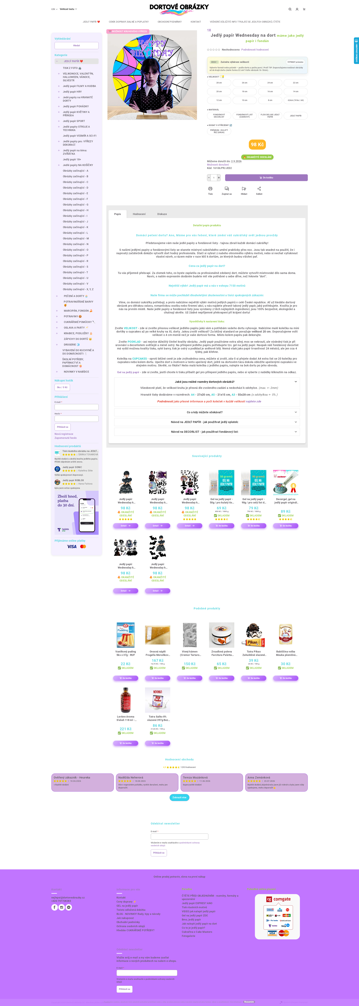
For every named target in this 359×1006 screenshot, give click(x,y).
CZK (53, 9)
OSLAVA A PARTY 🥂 (76, 327)
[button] (221, 76)
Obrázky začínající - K (75, 227)
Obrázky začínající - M (76, 238)
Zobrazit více (179, 797)
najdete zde (253, 401)
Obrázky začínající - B (75, 176)
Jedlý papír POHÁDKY (76, 106)
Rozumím (249, 1002)
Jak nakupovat (125, 918)
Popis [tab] (117, 214)
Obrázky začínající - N (76, 244)
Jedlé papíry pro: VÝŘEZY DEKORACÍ (78, 143)
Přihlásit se (62, 427)
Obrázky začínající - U (75, 277)
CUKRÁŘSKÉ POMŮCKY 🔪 (80, 322)
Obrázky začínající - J (75, 221)
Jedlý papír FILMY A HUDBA (79, 86)
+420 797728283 (61, 900)
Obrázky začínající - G (75, 204)
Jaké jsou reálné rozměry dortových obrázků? (204, 381)
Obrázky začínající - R (75, 261)
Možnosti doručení (218, 164)
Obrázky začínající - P (75, 255)
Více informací (235, 1002)
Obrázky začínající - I (75, 215)
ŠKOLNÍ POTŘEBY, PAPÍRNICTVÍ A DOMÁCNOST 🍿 (73, 363)
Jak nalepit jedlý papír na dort (199, 923)
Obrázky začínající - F (75, 198)
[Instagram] (61, 907)
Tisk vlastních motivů (194, 907)
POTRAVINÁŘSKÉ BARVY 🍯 (78, 303)
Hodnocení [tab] (139, 214)
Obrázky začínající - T (75, 272)
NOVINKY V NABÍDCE (76, 371)
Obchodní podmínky (128, 922)
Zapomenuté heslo (66, 437)
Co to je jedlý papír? (193, 927)
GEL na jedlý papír (127, 905)
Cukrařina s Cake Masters (197, 931)
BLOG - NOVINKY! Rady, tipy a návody (138, 913)
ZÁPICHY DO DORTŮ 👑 (78, 338)
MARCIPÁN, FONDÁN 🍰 (78, 310)
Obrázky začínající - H (76, 210)
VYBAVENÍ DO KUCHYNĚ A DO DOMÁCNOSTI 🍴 (78, 352)
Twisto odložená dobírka (131, 909)
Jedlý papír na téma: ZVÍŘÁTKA (75, 152)
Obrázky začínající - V (75, 283)
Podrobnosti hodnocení (255, 49)
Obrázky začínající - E (75, 193)
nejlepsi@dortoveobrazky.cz (68, 897)
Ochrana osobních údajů (131, 926)
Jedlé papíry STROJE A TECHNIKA (76, 128)
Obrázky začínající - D (75, 187)
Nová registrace (64, 433)
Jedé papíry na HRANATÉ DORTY (78, 99)
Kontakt (121, 897)
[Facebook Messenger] (68, 907)
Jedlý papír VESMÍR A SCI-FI (79, 135)
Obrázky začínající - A (75, 170)
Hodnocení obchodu (179, 759)
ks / (62, 387)
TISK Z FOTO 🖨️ (72, 67)
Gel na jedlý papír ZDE (195, 915)
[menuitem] (89, 21)
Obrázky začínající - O (75, 249)
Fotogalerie (188, 935)
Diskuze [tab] (162, 214)
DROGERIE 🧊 (72, 344)
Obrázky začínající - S (75, 266)
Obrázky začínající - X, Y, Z (78, 289)
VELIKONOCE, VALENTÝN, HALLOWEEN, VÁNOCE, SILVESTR (78, 77)
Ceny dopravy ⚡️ (126, 901)
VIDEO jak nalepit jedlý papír (199, 911)
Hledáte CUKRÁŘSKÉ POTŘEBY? (135, 930)
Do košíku (268, 177)
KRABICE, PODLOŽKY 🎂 (78, 333)
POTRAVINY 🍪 (73, 316)
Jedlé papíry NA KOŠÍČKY (78, 165)
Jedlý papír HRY (72, 91)
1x (209, 30)
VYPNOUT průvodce (295, 61)
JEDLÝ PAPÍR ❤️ (73, 61)
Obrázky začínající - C (75, 182)
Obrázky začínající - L (75, 232)
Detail (124, 526)
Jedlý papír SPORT (74, 121)
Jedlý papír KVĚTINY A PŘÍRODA (76, 114)
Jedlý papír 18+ (72, 159)
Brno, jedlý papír (191, 919)
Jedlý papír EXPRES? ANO (197, 903)
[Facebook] (54, 907)
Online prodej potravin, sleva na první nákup (179, 876)
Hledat (76, 45)
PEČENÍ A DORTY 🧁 (76, 296)
